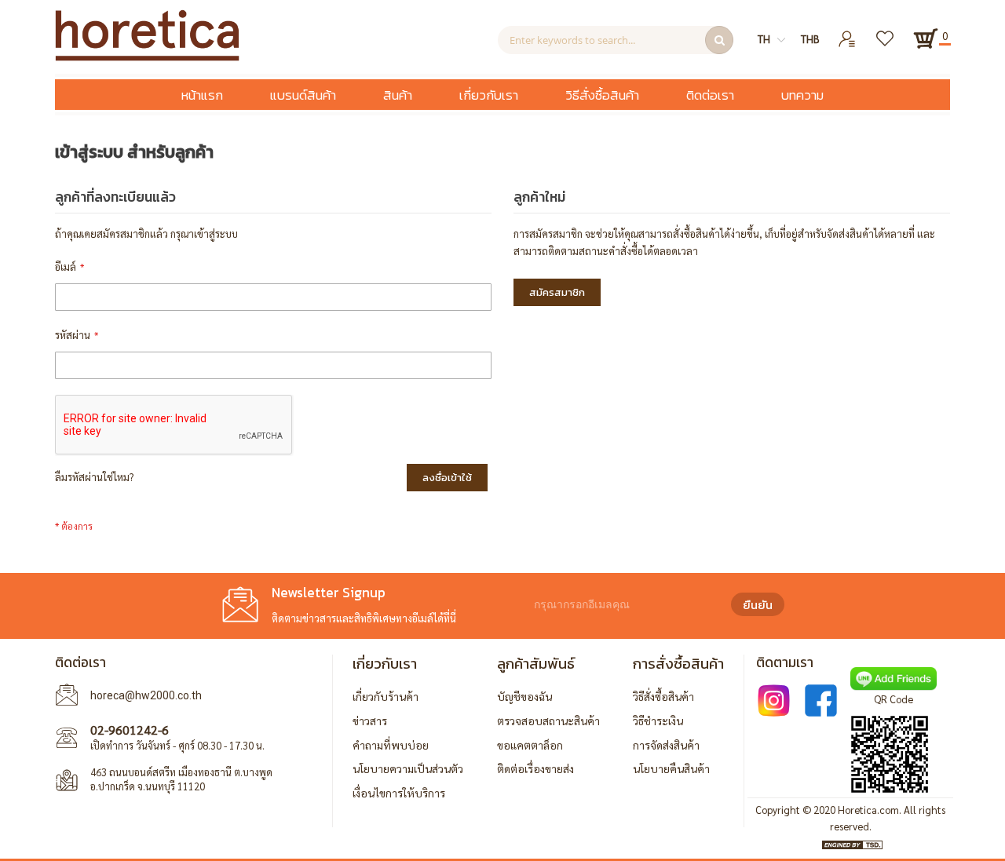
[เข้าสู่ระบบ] (847, 32)
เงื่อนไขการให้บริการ (399, 793)
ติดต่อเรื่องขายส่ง (535, 768)
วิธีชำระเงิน (658, 720)
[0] (925, 38)
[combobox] (615, 40)
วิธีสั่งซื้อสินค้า (663, 696)
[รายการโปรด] (886, 32)
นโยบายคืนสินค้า (671, 768)
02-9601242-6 (129, 729)
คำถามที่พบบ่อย (391, 745)
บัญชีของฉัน (524, 696)
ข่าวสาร (370, 720)
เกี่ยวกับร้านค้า (385, 696)
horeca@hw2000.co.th (146, 695)
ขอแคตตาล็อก (530, 745)
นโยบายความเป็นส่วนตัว (408, 768)
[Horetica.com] (147, 57)
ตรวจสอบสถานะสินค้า (548, 720)
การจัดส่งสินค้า (666, 745)
